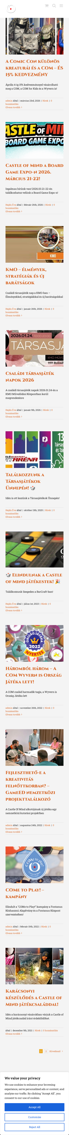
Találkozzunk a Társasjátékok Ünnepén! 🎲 (25, 481)
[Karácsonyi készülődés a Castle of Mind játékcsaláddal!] (34, 966)
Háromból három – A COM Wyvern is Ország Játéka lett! (34, 675)
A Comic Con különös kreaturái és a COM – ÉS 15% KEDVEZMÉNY (34, 68)
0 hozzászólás (50, 1030)
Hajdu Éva (11, 204)
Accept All (34, 1107)
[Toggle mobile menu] (61, 6)
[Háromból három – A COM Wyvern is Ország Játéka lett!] (34, 643)
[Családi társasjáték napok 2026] (34, 348)
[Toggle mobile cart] (47, 6)
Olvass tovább (13, 107)
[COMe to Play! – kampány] (34, 865)
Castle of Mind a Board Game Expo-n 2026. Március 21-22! (34, 172)
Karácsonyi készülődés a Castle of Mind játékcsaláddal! (34, 998)
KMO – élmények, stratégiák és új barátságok (26, 276)
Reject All (34, 1127)
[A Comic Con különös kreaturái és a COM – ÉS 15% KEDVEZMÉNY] (34, 36)
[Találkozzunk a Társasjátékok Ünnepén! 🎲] (34, 449)
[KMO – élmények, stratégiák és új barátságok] (34, 244)
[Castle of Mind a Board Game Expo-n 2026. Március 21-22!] (34, 140)
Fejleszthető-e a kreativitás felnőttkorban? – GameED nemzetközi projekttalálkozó (30, 786)
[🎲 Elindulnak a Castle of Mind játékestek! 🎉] (34, 549)
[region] (34, 1103)
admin (9, 100)
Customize (34, 1117)
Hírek (45, 100)
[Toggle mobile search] (54, 6)
